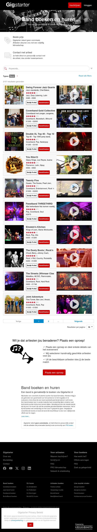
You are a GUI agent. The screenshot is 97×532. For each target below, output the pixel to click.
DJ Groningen (31, 493)
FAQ (52, 463)
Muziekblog (8, 460)
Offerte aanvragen (81, 460)
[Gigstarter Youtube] (11, 468)
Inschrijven (75, 5)
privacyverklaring (17, 520)
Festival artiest (55, 487)
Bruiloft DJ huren (32, 496)
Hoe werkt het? (80, 456)
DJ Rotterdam (31, 490)
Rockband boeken (9, 493)
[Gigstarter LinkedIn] (29, 468)
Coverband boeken (9, 487)
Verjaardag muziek (56, 490)
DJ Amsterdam (32, 487)
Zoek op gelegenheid (82, 467)
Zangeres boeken (80, 490)
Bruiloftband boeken (10, 496)
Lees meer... (25, 416)
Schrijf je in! (55, 460)
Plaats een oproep (54, 372)
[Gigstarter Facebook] (5, 468)
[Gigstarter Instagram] (23, 468)
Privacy (26, 507)
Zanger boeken (79, 487)
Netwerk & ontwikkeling (60, 471)
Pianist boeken (79, 493)
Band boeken (8, 483)
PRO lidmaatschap (58, 467)
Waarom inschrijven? (59, 456)
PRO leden (69, 425)
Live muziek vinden (81, 483)
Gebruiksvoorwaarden (12, 507)
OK (30, 524)
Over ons (7, 456)
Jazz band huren (9, 490)
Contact (6, 463)
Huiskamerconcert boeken (83, 496)
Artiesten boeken (57, 483)
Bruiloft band (54, 493)
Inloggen (88, 5)
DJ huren (30, 483)
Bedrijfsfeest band (56, 496)
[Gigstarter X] (17, 468)
